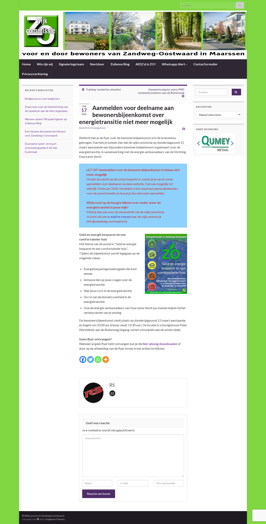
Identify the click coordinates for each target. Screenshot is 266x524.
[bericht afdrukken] (183, 128)
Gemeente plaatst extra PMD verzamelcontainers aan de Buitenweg (161, 91)
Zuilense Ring (119, 64)
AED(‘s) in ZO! (146, 64)
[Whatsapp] (98, 359)
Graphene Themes (55, 519)
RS (86, 127)
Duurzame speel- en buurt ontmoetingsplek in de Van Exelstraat (41, 147)
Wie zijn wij (45, 64)
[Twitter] (90, 359)
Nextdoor (97, 64)
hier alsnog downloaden (160, 344)
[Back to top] (257, 501)
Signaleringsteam (71, 64)
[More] (105, 359)
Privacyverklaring (35, 74)
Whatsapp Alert (174, 64)
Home (26, 64)
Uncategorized (98, 127)
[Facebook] (82, 359)
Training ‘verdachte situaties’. (104, 89)
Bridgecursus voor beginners (42, 98)
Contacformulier (205, 64)
